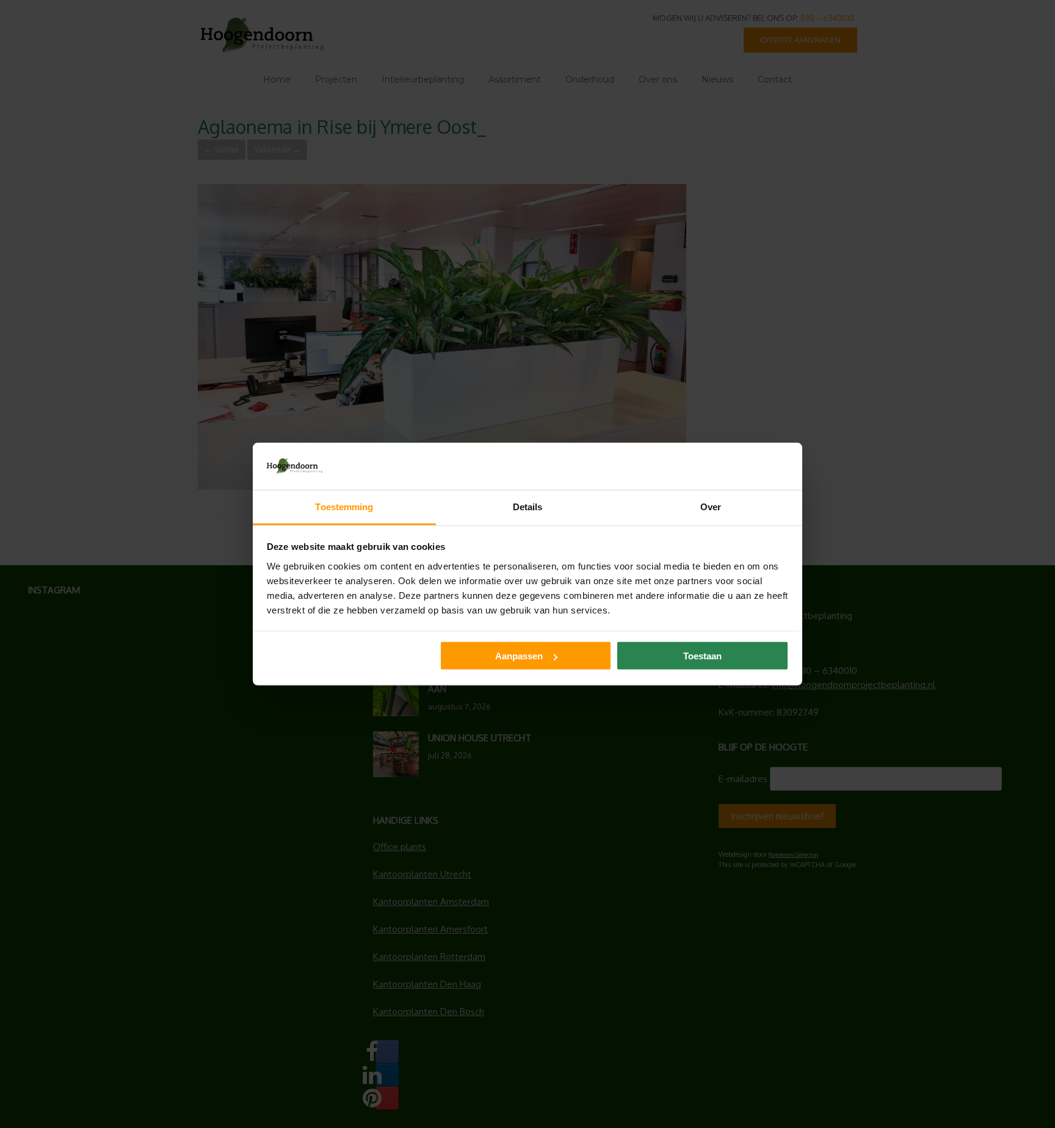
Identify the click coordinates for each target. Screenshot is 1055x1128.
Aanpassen (519, 656)
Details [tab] (528, 506)
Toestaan (702, 656)
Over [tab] (710, 506)
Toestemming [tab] (344, 506)
